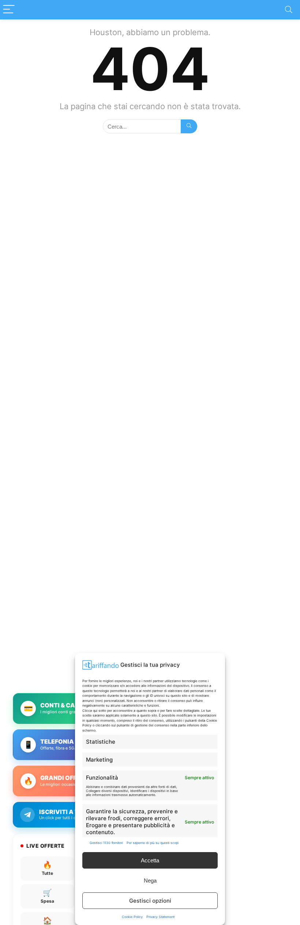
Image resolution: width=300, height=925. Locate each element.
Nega (150, 880)
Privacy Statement (160, 917)
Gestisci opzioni (150, 900)
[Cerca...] (189, 126)
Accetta (150, 860)
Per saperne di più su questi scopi (153, 843)
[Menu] (9, 9)
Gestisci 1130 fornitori (106, 843)
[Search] (288, 9)
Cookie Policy (132, 917)
